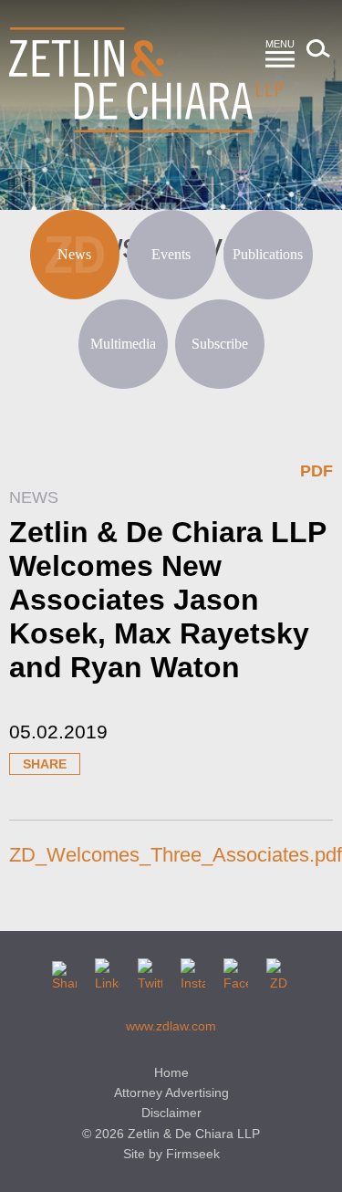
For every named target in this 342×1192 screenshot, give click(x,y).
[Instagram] (193, 970)
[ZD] (278, 970)
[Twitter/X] (150, 970)
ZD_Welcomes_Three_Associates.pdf (175, 854)
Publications (268, 254)
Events (171, 254)
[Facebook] (235, 970)
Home (171, 1072)
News (74, 254)
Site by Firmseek (171, 1153)
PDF (316, 471)
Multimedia (123, 343)
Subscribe (220, 343)
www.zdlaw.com (171, 1026)
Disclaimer (171, 1112)
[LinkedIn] (107, 970)
